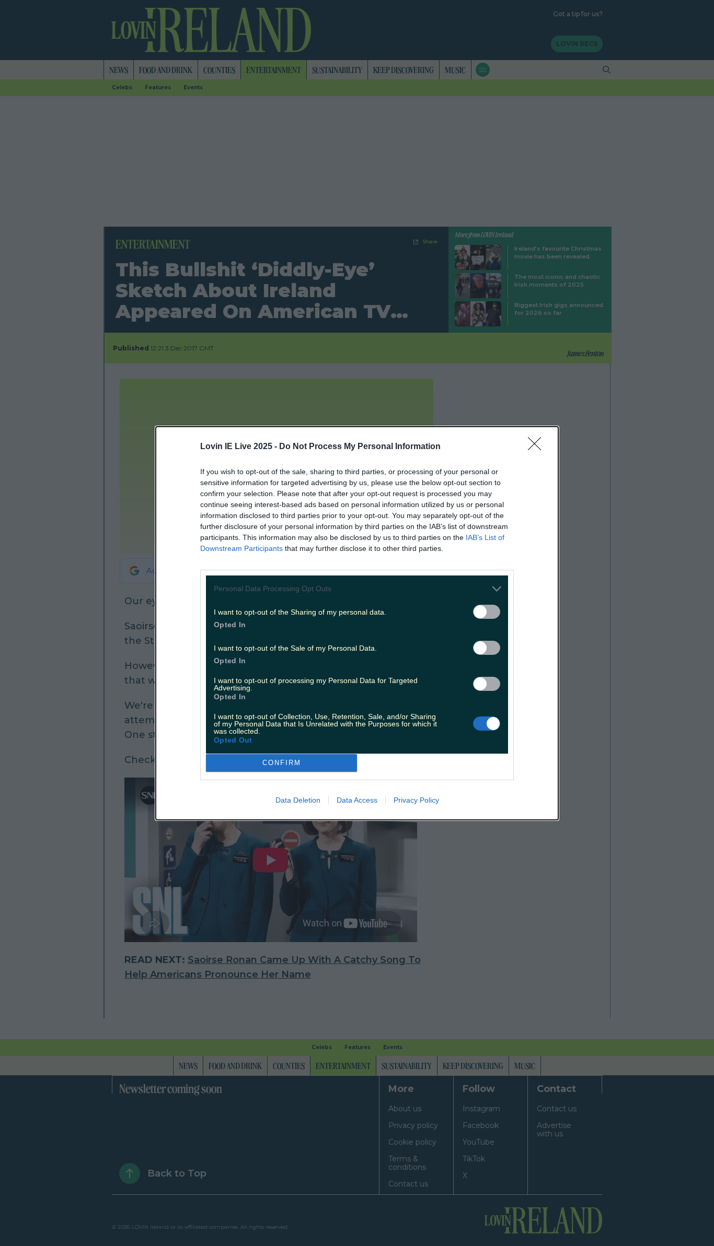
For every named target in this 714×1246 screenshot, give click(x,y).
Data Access (357, 800)
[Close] (538, 447)
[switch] (486, 612)
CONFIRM (281, 763)
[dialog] (357, 623)
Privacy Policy (416, 800)
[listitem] (357, 588)
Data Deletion (297, 800)
